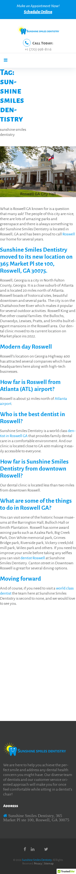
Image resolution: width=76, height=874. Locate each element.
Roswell (68, 234)
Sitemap (49, 863)
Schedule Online (38, 12)
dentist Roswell (32, 558)
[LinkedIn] (32, 849)
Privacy (38, 863)
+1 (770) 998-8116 (38, 49)
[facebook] (25, 849)
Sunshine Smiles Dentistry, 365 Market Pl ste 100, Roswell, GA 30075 (36, 817)
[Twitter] (46, 849)
